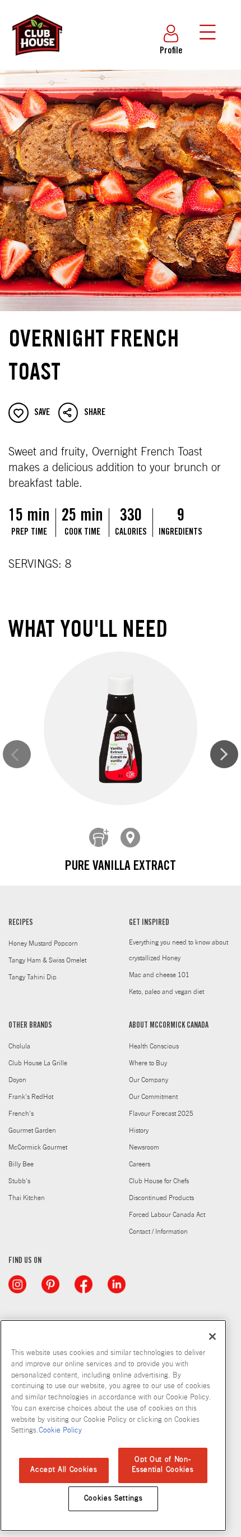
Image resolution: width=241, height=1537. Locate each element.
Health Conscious (154, 1046)
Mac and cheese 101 (159, 975)
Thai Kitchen (26, 1197)
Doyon (17, 1080)
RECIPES (20, 923)
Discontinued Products (161, 1197)
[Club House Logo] (36, 60)
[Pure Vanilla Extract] (120, 728)
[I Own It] (99, 838)
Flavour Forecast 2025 (161, 1113)
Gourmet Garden (32, 1130)
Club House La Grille (37, 1063)
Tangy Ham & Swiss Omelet (47, 960)
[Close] (212, 1336)
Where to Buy (148, 1063)
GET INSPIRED (149, 923)
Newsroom (144, 1147)
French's (21, 1113)
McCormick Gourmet (37, 1147)
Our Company (148, 1080)
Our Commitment (153, 1096)
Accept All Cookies (63, 1470)
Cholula (19, 1046)
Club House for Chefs (159, 1181)
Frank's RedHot (30, 1096)
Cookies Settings (113, 1498)
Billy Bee (21, 1164)
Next (224, 754)
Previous (17, 754)
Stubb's (19, 1181)
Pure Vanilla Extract (120, 867)
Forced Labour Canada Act (167, 1214)
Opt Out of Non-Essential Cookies (162, 1465)
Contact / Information (158, 1231)
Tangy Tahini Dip (32, 977)
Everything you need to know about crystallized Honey (178, 950)
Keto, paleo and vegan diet (166, 991)
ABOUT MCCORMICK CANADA (168, 1026)
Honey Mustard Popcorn (43, 943)
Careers (139, 1164)
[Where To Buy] (131, 838)
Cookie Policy (60, 1430)
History (139, 1130)
